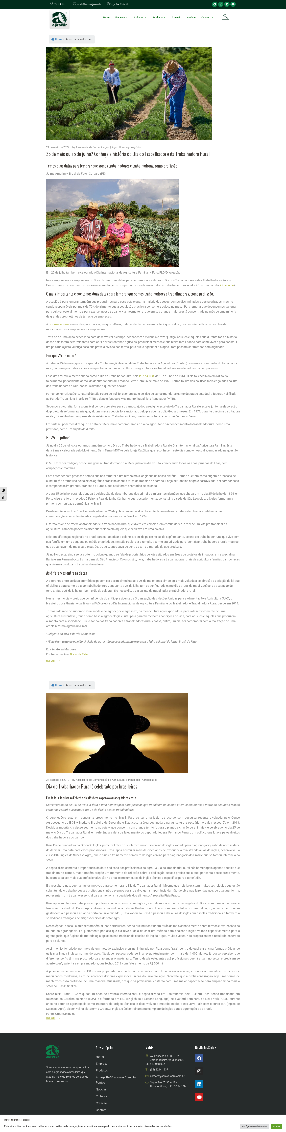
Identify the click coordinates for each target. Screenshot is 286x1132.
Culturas (138, 17)
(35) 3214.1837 (159, 1069)
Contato (205, 17)
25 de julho (227, 285)
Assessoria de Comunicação (92, 147)
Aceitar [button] (276, 1126)
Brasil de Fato (79, 654)
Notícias (191, 17)
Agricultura (118, 147)
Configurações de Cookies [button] (254, 1126)
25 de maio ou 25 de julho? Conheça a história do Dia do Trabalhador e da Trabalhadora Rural (128, 154)
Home (106, 17)
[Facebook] (214, 4)
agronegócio (133, 147)
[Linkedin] (227, 4)
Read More (50, 661)
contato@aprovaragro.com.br (88, 4)
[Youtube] (233, 4)
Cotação (176, 17)
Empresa (120, 17)
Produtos (157, 17)
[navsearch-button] (225, 16)
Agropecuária (149, 779)
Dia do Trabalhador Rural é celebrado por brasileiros (91, 787)
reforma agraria (59, 324)
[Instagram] (220, 4)
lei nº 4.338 (146, 376)
